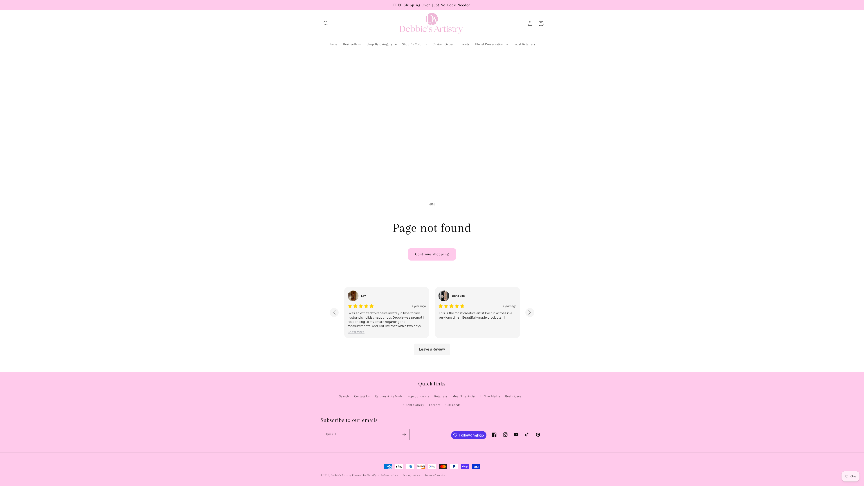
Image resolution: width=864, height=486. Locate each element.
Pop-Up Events (418, 396)
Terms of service (435, 475)
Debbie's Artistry (341, 475)
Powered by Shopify (364, 475)
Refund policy (389, 475)
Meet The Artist (463, 396)
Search (344, 396)
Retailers (441, 396)
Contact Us (362, 396)
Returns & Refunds (389, 396)
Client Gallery (413, 405)
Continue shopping (432, 254)
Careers (435, 405)
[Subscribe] (404, 434)
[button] (326, 23)
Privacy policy (411, 475)
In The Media (490, 396)
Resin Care (513, 396)
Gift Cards (453, 405)
